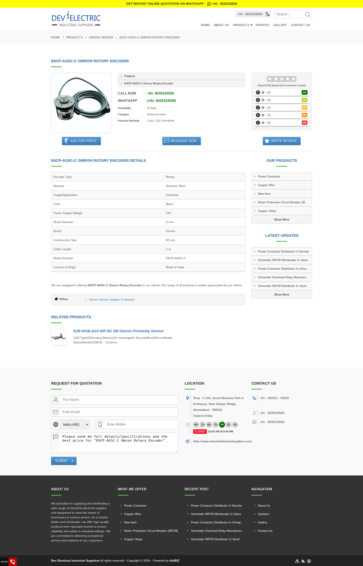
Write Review (283, 141)
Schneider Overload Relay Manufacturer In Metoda (285, 277)
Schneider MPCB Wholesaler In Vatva (283, 260)
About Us (221, 25)
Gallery (280, 25)
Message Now (184, 141)
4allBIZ (174, 560)
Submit (61, 460)
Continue (111, 342)
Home (205, 25)
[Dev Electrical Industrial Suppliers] (125, 19)
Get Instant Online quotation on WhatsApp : (181, 3)
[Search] (307, 14)
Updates (262, 25)
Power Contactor (269, 176)
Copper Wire (266, 185)
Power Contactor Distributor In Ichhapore (285, 268)
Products (241, 25)
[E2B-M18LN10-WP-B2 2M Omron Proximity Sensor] (59, 337)
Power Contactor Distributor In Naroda (283, 251)
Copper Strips (267, 211)
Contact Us (300, 25)
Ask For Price (83, 141)
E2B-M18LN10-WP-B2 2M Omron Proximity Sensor (118, 331)
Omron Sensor (101, 37)
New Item (264, 193)
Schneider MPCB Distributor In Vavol (282, 286)
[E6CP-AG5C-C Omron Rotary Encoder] (81, 103)
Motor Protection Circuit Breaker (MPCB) (285, 202)
